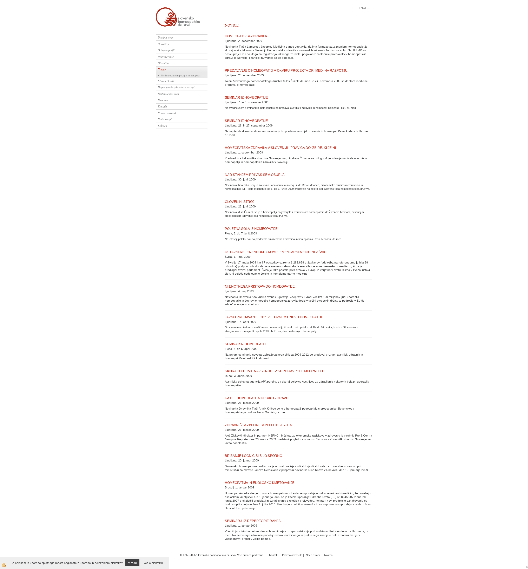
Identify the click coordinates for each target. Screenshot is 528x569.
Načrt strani (165, 119)
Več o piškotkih (153, 562)
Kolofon (162, 126)
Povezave (163, 100)
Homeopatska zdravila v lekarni (176, 87)
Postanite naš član (168, 94)
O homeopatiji (166, 50)
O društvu (163, 44)
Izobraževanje (166, 57)
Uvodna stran (165, 37)
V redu (132, 562)
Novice (162, 69)
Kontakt (162, 106)
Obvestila (163, 63)
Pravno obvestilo (167, 113)
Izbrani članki (166, 81)
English (365, 7)
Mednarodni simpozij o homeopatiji (181, 75)
